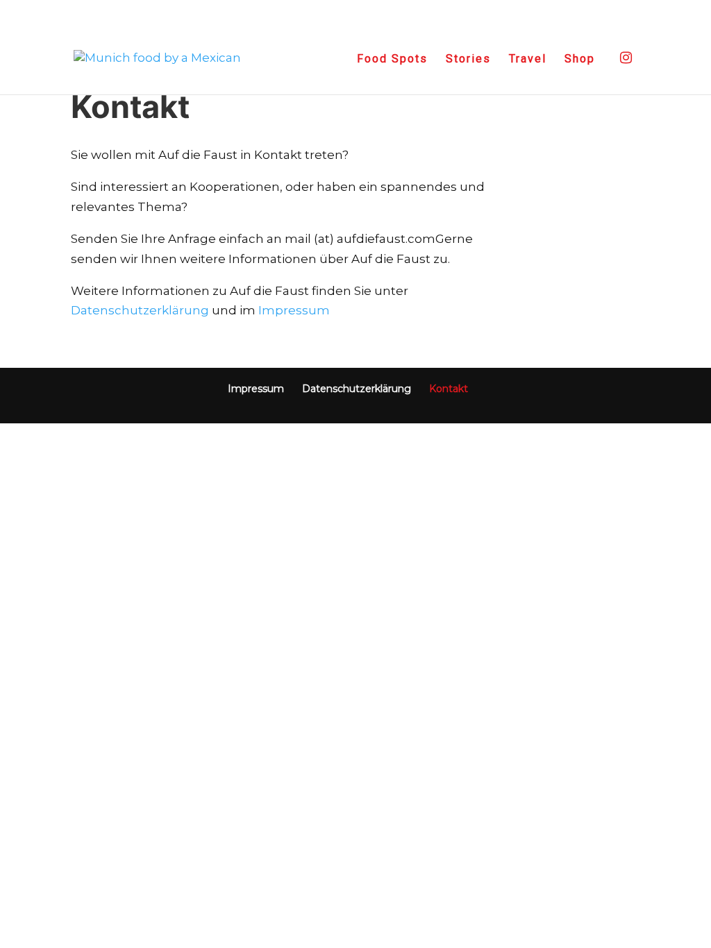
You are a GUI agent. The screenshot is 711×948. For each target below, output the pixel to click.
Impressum (294, 310)
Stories (468, 59)
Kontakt (448, 388)
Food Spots (392, 59)
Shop (579, 59)
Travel (527, 59)
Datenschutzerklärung (140, 310)
